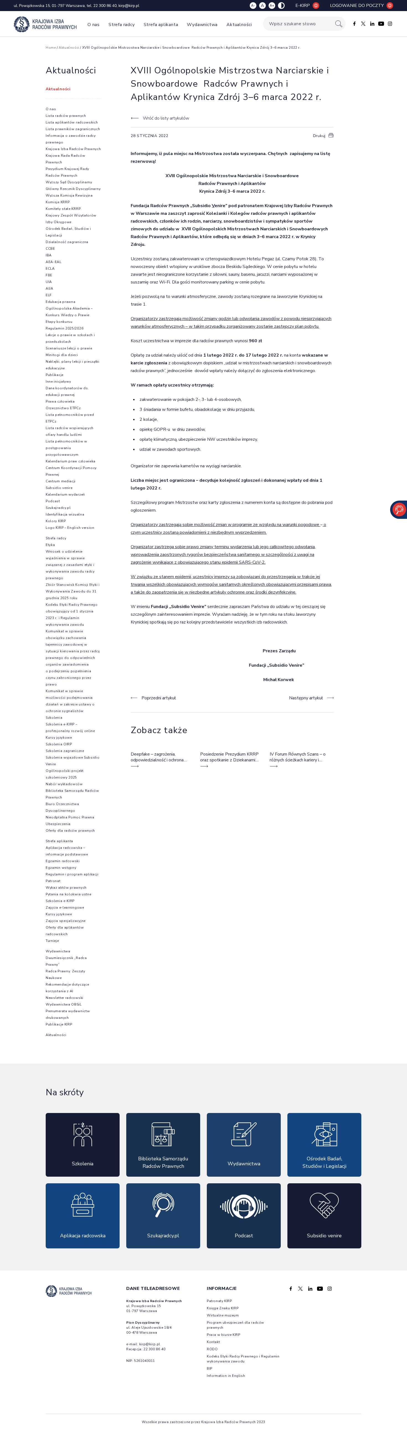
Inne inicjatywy (58, 381)
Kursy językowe (59, 737)
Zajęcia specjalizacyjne (66, 921)
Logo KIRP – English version (70, 527)
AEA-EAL (53, 262)
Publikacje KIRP (59, 1024)
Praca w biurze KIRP (223, 1335)
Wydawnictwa (202, 25)
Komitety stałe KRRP (63, 209)
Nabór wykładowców (64, 784)
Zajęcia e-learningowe (65, 907)
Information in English (226, 1376)
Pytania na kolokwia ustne (68, 894)
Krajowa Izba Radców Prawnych (73, 149)
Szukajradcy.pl (58, 508)
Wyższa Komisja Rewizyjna (69, 195)
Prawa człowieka (60, 401)
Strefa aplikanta (161, 25)
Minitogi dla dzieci (62, 355)
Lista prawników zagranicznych (73, 129)
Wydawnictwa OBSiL (64, 1004)
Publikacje (54, 375)
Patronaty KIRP (219, 1301)
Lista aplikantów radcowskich (72, 122)
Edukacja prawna (61, 302)
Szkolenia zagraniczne (65, 751)
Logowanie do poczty (357, 5)
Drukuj (319, 135)
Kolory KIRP (56, 521)
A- (253, 5)
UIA (49, 282)
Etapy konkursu (59, 322)
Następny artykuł (306, 698)
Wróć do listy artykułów (166, 118)
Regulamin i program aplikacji (72, 874)
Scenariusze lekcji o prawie (69, 348)
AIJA (49, 288)
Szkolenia (54, 717)
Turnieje (52, 941)
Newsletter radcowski (64, 998)
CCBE (50, 248)
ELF (49, 295)
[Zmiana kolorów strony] (281, 5)
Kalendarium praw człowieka (71, 461)
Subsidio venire (59, 488)
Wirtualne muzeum (223, 1315)
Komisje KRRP (57, 202)
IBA (49, 255)
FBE (49, 275)
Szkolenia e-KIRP (60, 901)
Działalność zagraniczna (67, 242)
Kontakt (213, 1342)
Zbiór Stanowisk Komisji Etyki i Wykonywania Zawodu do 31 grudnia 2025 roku (73, 591)
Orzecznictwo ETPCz (63, 408)
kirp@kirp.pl (129, 5)
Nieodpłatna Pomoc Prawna (70, 817)
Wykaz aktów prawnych (66, 887)
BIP (209, 1368)
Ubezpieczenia (58, 824)
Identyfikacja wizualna (65, 514)
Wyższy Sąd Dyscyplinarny (69, 182)
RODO (212, 1349)
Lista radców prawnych (66, 116)
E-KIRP (302, 5)
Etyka (50, 545)
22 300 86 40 (105, 5)
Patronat (53, 881)
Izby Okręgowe (58, 222)
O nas (93, 25)
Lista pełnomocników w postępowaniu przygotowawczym (66, 448)
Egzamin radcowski (63, 861)
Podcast (53, 501)
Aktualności (239, 25)
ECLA (50, 268)
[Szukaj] (339, 24)
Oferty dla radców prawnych (70, 830)
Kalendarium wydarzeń (65, 494)
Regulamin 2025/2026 (64, 328)
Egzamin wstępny (61, 867)
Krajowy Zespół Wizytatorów (71, 215)
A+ (272, 5)
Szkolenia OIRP (59, 744)
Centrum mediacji (61, 481)
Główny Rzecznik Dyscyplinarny (73, 189)
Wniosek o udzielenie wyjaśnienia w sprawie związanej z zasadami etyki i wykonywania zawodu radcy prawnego (70, 564)
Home (51, 47)
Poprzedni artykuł (158, 698)
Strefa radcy (122, 25)
